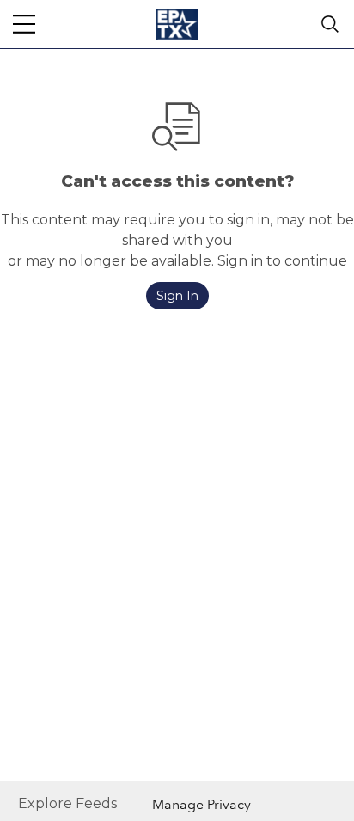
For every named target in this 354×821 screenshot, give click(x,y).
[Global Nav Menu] (24, 24)
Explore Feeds (67, 803)
